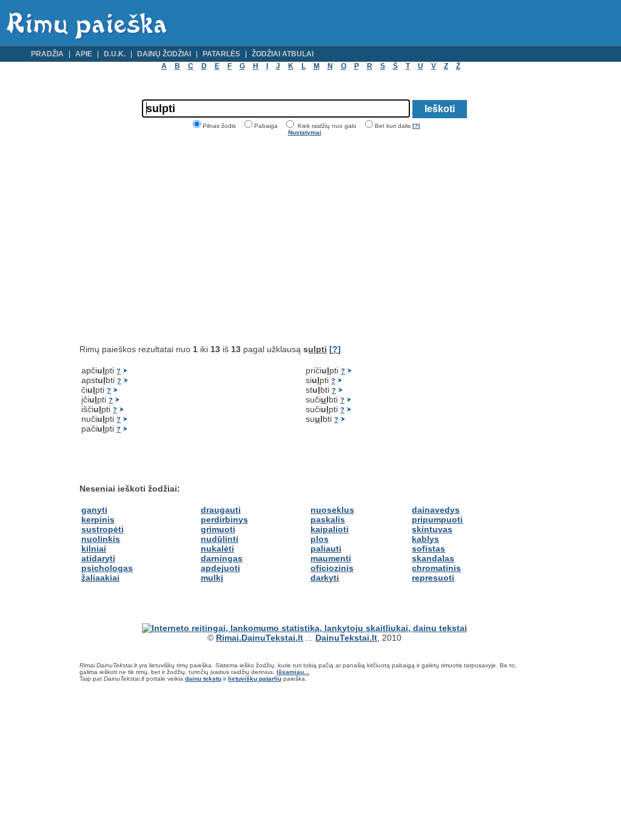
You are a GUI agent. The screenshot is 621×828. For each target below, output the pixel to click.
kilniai (93, 548)
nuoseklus (332, 510)
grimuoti (218, 529)
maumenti (330, 558)
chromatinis (436, 568)
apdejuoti (220, 568)
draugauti (221, 510)
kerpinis (98, 519)
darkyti (324, 578)
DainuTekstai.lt (346, 638)
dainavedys (436, 510)
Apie (83, 54)
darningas (222, 558)
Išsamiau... (293, 672)
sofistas (428, 548)
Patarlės (221, 54)
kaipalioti (329, 529)
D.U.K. (115, 54)
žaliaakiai (100, 578)
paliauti (325, 548)
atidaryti (98, 558)
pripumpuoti (437, 519)
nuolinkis (100, 539)
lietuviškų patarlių (254, 678)
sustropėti (102, 529)
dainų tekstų (203, 678)
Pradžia (47, 54)
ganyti (94, 510)
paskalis (327, 519)
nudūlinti (219, 539)
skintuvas (432, 529)
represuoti (433, 578)
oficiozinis (332, 568)
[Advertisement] (181, 240)
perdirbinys (224, 519)
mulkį (212, 578)
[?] (416, 125)
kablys (425, 539)
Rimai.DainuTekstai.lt (259, 638)
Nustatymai (304, 132)
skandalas (433, 558)
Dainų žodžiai (164, 54)
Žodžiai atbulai (283, 54)
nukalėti (217, 548)
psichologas (107, 568)
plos (319, 539)
